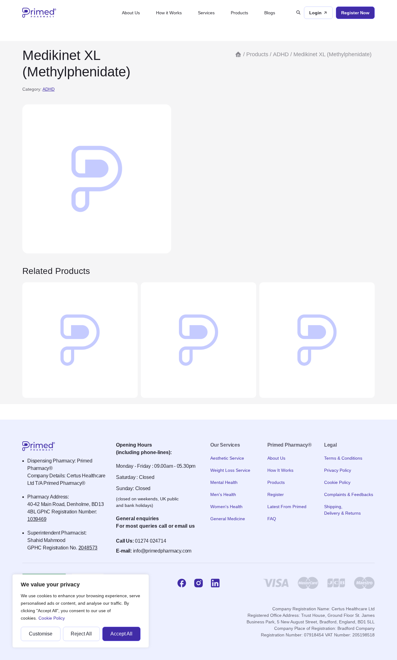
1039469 (36, 519)
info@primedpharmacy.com (162, 550)
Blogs (269, 12)
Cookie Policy (51, 618)
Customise (40, 633)
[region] (80, 611)
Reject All (81, 633)
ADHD (48, 89)
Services (206, 12)
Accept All (121, 633)
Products (239, 12)
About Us (131, 12)
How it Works (169, 12)
